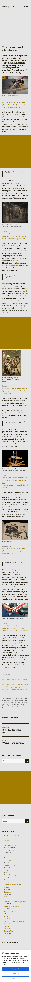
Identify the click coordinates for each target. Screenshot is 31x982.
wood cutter (23, 707)
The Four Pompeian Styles (13, 836)
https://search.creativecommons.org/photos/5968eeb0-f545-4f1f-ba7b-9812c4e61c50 (15, 236)
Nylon (6, 870)
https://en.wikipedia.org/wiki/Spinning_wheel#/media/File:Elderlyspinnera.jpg (15, 391)
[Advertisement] (15, 29)
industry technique (13, 706)
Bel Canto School (10, 846)
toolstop (17, 107)
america (12, 702)
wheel (25, 291)
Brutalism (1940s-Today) (12, 911)
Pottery (6, 916)
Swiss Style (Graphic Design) (14, 921)
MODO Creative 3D (10, 875)
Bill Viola (7, 855)
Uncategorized (19, 700)
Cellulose (7, 897)
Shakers (4, 707)
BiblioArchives (23, 239)
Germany (12, 704)
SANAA (6, 841)
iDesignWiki (8, 6)
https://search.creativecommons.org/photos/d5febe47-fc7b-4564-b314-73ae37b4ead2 (15, 104)
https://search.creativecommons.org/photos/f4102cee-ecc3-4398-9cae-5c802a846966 (15, 551)
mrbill (17, 553)
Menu (26, 6)
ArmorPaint (8, 860)
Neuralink (7, 926)
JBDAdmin (8, 698)
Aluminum (7, 880)
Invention (22, 706)
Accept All (15, 969)
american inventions (21, 702)
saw (27, 706)
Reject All (15, 978)
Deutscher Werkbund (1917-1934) (15, 902)
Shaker (18, 263)
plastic (4, 117)
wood (16, 114)
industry (17, 704)
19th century (5, 702)
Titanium (7, 892)
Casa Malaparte (9, 850)
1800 (26, 700)
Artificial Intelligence (11, 906)
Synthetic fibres (9, 865)
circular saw (5, 704)
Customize (15, 973)
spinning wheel (11, 707)
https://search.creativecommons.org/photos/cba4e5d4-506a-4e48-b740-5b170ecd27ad (15, 628)
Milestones (11, 700)
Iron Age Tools (9, 931)
